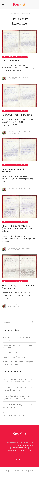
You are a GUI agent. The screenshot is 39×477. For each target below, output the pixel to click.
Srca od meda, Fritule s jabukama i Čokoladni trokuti (19, 287)
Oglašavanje (11, 450)
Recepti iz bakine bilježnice (18, 56)
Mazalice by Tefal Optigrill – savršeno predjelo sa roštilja (18, 363)
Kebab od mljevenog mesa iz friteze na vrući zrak (19, 346)
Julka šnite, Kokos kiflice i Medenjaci (14, 170)
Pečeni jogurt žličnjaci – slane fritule (17, 357)
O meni (29, 450)
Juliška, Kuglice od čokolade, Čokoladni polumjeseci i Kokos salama (17, 228)
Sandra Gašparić (10, 379)
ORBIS (32, 471)
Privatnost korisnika (19, 448)
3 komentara (14, 250)
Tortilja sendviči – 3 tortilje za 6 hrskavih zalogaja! (19, 338)
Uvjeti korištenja (26, 445)
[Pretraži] (32, 322)
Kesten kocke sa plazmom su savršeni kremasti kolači (18, 380)
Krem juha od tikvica (11, 352)
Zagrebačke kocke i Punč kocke (17, 114)
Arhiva (5, 56)
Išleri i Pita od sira (11, 60)
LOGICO (17, 471)
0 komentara (14, 79)
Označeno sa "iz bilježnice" (19, 13)
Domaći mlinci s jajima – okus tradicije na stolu (17, 397)
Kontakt (21, 450)
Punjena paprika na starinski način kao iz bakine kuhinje (18, 414)
